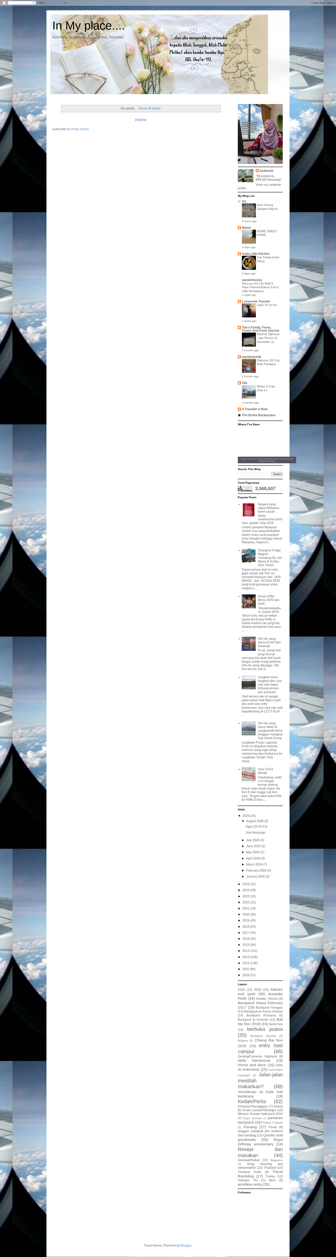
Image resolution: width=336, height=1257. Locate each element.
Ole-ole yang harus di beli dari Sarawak (269, 642)
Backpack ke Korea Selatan (263, 1011)
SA (244, 201)
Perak (273, 1127)
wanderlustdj (251, 356)
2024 (246, 890)
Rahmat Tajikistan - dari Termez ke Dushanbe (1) (268, 337)
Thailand (270, 1167)
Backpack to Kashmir (253, 1019)
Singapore (276, 1160)
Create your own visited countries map (259, 459)
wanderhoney (252, 280)
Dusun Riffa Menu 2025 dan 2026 (268, 600)
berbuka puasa (265, 1029)
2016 (246, 938)
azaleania (266, 170)
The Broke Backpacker (259, 415)
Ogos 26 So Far (267, 305)
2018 (246, 926)
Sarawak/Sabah (249, 1160)
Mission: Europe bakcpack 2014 (260, 1113)
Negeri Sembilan (252, 1118)
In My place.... (88, 25)
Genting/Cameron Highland (257, 1056)
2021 (246, 908)
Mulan (246, 227)
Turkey (270, 1176)
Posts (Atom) (80, 129)
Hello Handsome (254, 1060)
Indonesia (251, 1069)
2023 (246, 896)
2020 (246, 914)
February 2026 (256, 870)
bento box (276, 1024)
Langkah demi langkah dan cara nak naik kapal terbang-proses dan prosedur (270, 684)
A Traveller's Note (255, 409)
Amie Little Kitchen (256, 253)
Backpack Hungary (269, 1007)
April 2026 (253, 858)
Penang (250, 1127)
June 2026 (254, 846)
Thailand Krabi (249, 1172)
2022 (246, 902)
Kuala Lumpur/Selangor (259, 1110)
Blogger (186, 1245)
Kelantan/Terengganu (253, 1106)
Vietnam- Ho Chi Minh (257, 1180)
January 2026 (256, 876)
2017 (246, 932)
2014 (246, 950)
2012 (246, 963)
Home (140, 119)
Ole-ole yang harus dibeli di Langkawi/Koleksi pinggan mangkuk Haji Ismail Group (270, 731)
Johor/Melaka (247, 1092)
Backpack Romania (261, 1015)
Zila (244, 383)
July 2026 (253, 840)
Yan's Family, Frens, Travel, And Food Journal (260, 329)
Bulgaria (243, 1040)
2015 (246, 944)
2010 (246, 975)
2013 (246, 957)
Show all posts (149, 108)
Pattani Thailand (273, 1122)
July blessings (255, 832)
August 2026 (255, 821)
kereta (278, 1106)
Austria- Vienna (267, 998)
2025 (246, 884)
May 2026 (253, 852)
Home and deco (252, 1065)
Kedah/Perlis (252, 1101)
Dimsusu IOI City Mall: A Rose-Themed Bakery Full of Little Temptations (260, 287)
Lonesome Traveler (256, 301)
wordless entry (250, 1184)
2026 (246, 815)
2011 (246, 969)
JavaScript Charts (266, 461)
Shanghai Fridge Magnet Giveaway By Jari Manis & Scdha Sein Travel (270, 558)
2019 (246, 920)
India (279, 1065)
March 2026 (254, 864)
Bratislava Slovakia (263, 1035)
